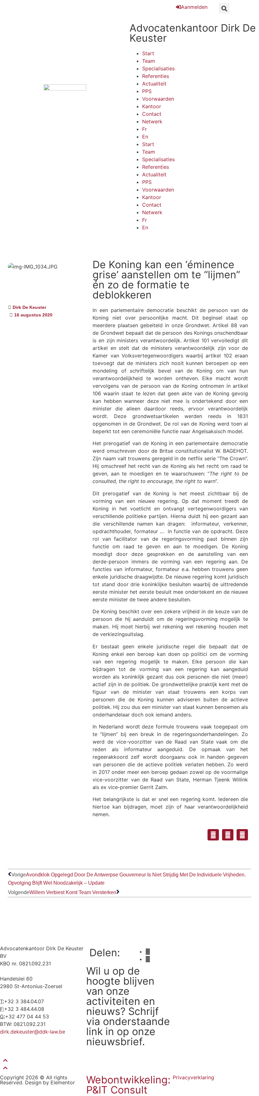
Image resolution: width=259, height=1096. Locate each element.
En (145, 136)
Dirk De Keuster (29, 307)
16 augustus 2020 (33, 314)
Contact (151, 114)
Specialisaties (158, 68)
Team (148, 61)
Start (148, 53)
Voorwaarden (158, 99)
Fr (144, 129)
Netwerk (152, 121)
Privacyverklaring (193, 1077)
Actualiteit (154, 83)
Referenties (155, 76)
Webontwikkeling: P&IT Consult (128, 1085)
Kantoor (151, 106)
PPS (147, 91)
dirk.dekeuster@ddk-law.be (32, 1031)
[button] (224, 8)
